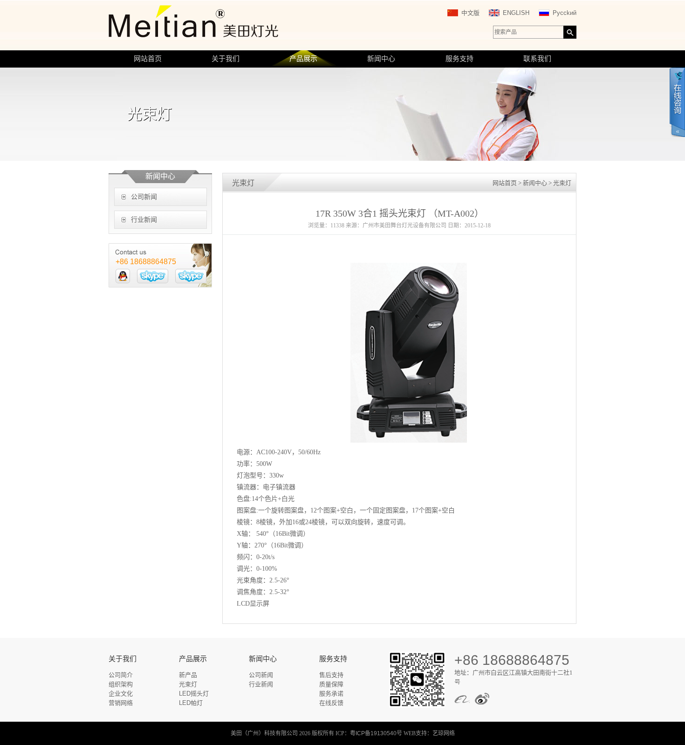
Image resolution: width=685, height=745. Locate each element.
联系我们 (537, 58)
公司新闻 (144, 196)
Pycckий (564, 12)
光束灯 (188, 684)
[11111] (152, 276)
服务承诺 (331, 693)
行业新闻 (144, 219)
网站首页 (148, 58)
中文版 (470, 12)
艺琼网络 (443, 733)
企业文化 (121, 693)
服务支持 (459, 58)
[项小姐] (123, 276)
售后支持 (331, 674)
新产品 (188, 674)
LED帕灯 (191, 702)
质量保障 (331, 684)
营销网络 (121, 702)
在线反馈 (331, 702)
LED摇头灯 (194, 693)
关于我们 (226, 58)
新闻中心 (381, 58)
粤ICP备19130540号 (376, 733)
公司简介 (121, 674)
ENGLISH (516, 12)
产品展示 (303, 58)
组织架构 (121, 684)
